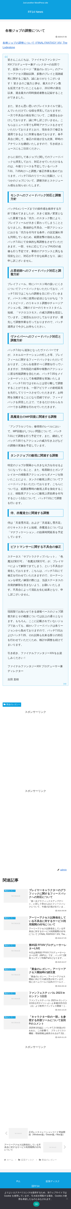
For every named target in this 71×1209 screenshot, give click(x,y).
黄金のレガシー (13, 704)
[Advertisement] (35, 749)
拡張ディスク (53, 1181)
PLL (18, 1181)
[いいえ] (67, 1198)
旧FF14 (35, 1186)
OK (36, 1204)
